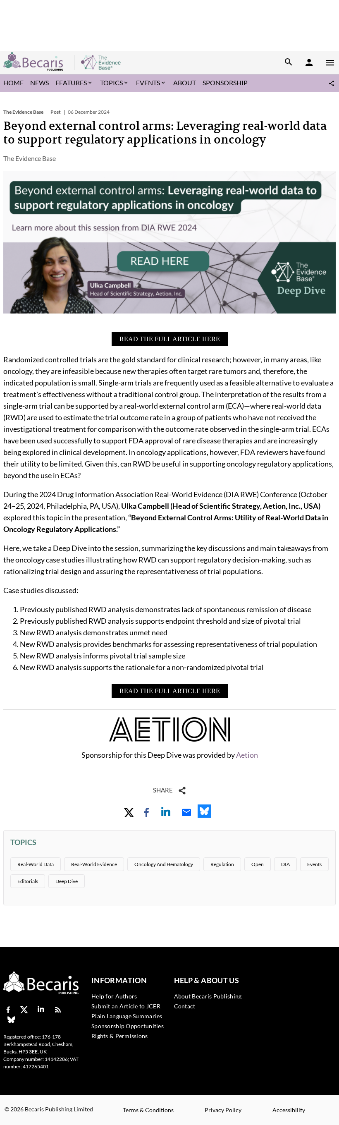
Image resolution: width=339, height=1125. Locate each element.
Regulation (222, 864)
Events (314, 864)
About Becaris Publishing (208, 996)
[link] (129, 813)
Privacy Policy (223, 1109)
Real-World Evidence (94, 864)
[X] (24, 1010)
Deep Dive (66, 881)
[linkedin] (41, 1010)
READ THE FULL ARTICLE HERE (169, 338)
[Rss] (58, 1010)
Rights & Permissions (119, 1035)
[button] (331, 83)
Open (257, 864)
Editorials (27, 881)
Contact (185, 1006)
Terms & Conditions (148, 1109)
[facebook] (7, 1010)
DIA (285, 864)
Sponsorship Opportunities (127, 1025)
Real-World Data (35, 864)
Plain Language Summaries (126, 1016)
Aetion (247, 754)
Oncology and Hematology (163, 864)
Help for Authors (114, 996)
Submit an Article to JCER (125, 1006)
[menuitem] (13, 83)
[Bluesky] (11, 1020)
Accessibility (288, 1109)
